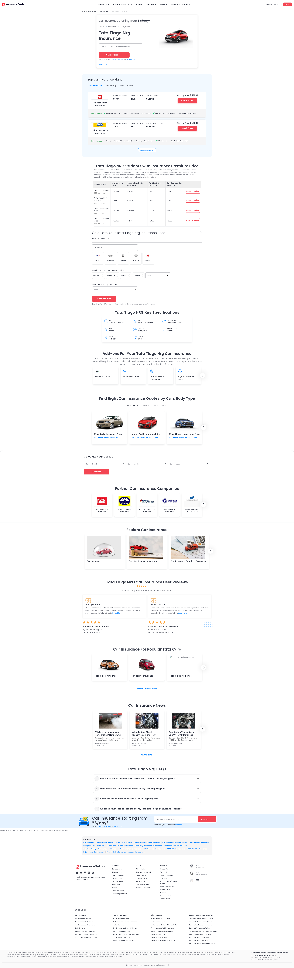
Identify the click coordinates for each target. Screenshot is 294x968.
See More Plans (145, 150)
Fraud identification (167, 875)
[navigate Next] (202, 375)
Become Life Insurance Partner (199, 928)
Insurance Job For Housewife (199, 937)
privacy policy (131, 59)
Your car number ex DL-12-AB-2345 (115, 46)
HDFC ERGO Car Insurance (197, 849)
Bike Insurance (117, 872)
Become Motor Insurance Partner (200, 922)
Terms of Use (140, 881)
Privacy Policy (141, 869)
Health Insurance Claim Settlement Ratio (127, 928)
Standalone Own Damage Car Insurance (125, 849)
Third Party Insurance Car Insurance (148, 846)
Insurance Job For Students (198, 940)
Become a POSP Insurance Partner (201, 919)
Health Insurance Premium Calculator (126, 934)
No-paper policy (92, 604)
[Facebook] (77, 873)
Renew (139, 4)
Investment (116, 884)
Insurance (102, 4)
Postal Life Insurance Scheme (161, 919)
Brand (99, 247)
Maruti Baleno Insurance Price (184, 434)
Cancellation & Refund (144, 884)
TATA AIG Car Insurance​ (176, 849)
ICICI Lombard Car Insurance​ (154, 849)
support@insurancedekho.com (93, 877)
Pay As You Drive (102, 376)
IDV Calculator (80, 928)
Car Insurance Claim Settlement (174, 842)
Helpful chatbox (158, 604)
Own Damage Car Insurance (85, 931)
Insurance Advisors (121, 4)
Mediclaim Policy (119, 925)
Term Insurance (117, 881)
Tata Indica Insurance (105, 675)
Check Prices (187, 100)
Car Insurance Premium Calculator (189, 561)
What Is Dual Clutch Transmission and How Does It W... (143, 733)
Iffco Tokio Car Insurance (116, 852)
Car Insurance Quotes (104, 842)
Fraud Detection (141, 875)
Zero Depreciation (131, 376)
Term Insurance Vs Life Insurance (162, 928)
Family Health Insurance (121, 937)
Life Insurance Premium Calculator (163, 940)
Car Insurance (94, 561)
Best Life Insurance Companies (162, 931)
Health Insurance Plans (121, 919)
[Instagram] (85, 873)
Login (287, 4)
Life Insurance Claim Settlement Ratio (164, 925)
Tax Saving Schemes (119, 894)
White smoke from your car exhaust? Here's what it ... (108, 733)
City (149, 275)
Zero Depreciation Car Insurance (120, 846)
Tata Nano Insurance (142, 675)
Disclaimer (164, 878)
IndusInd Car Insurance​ (136, 852)
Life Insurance (117, 878)
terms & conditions (117, 59)
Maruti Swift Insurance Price (146, 434)
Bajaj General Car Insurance (94, 852)
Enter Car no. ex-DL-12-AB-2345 (168, 819)
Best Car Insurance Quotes (143, 561)
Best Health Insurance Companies (125, 922)
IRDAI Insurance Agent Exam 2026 (200, 934)
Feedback (163, 872)
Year (96, 289)
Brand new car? (105, 64)
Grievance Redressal (143, 872)
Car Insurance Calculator (84, 922)
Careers (163, 893)
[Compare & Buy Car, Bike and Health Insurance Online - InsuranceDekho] (13, 5)
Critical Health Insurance (121, 931)
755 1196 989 (85, 880)
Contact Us (164, 869)
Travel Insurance (118, 891)
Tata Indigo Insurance (180, 675)
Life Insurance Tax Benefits (160, 937)
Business (115, 888)
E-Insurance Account (143, 888)
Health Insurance (118, 875)
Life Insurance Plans (158, 934)
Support (150, 4)
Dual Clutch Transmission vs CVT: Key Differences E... (182, 733)
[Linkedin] (89, 873)
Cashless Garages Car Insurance (95, 849)
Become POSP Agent (180, 4)
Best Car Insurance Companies (86, 937)
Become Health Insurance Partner (200, 925)
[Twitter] (92, 873)
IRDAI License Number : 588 (263, 955)
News (162, 4)
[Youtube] (81, 873)
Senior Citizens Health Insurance (124, 940)
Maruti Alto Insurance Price (108, 434)
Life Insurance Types (158, 922)
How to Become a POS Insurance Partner (203, 931)
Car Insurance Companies (199, 842)
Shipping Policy (141, 878)
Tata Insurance (150, 688)
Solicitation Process (167, 887)
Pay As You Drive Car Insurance (175, 846)
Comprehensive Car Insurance (94, 846)
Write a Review (147, 641)
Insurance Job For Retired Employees (202, 943)
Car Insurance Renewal (123, 842)
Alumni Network (165, 890)
